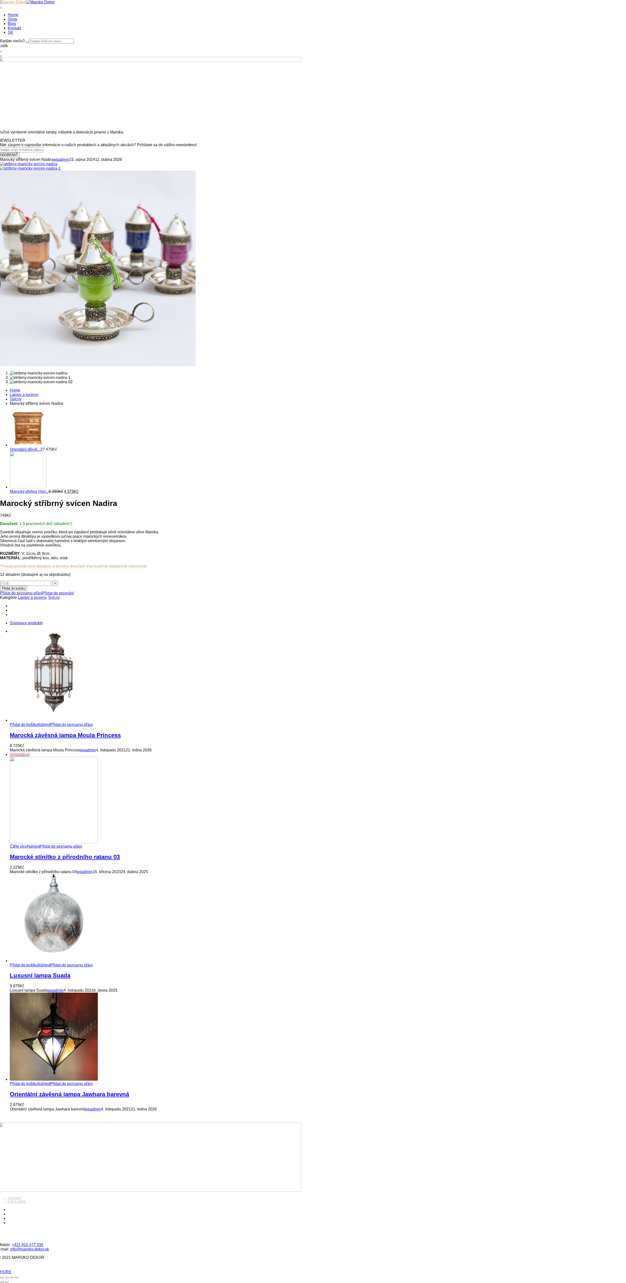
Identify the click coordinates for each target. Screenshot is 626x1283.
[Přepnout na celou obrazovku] (7, 1277)
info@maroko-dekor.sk (29, 1249)
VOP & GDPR (17, 1202)
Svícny (16, 399)
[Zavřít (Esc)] (17, 1277)
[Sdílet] (12, 1277)
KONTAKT (14, 1198)
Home (15, 390)
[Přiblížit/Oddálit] (2, 1277)
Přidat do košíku (13, 588)
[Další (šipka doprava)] (7, 1282)
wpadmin (61, 159)
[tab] (318, 623)
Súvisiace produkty (26, 623)
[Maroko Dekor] (40, 2)
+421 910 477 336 (27, 1245)
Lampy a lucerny (24, 395)
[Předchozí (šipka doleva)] (2, 1282)
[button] (24, 725)
